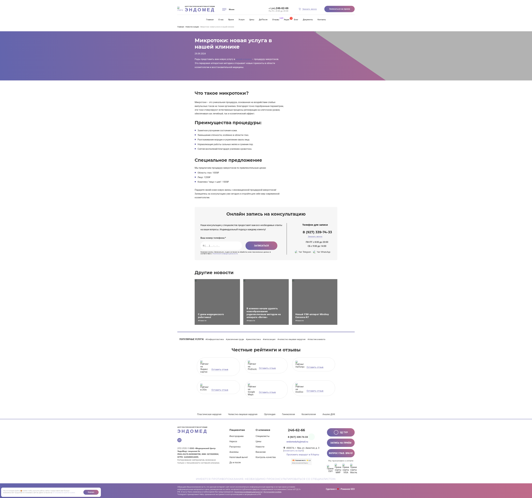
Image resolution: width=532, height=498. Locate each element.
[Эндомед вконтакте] (192, 440)
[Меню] (224, 9)
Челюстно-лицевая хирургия (242, 414)
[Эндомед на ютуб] (186, 440)
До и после (235, 462)
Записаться (261, 245)
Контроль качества (266, 457)
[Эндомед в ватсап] (205, 440)
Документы (308, 19)
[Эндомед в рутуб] (218, 440)
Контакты (322, 19)
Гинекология (288, 414)
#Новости (202, 321)
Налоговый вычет (238, 457)
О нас (221, 19)
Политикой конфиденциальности (225, 254)
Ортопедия (269, 414)
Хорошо (91, 492)
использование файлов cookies (64, 493)
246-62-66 (278, 8)
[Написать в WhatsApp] (311, 437)
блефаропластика (215, 339)
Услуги (242, 19)
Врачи (231, 19)
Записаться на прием (339, 9)
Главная (210, 19)
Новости (260, 446)
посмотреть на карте (293, 451)
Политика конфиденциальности (248, 492)
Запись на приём (340, 443)
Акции (286, 19)
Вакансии (261, 452)
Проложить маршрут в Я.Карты (303, 454)
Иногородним (236, 436)
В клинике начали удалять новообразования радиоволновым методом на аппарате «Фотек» (264, 313)
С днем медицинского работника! (211, 316)
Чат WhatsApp (323, 252)
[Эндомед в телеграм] (211, 440)
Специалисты (262, 436)
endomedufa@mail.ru (297, 441)
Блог (296, 19)
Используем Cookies (272, 492)
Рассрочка (235, 446)
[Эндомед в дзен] (198, 440)
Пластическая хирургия (209, 414)
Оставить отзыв (219, 369)
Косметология (309, 414)
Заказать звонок (315, 236)
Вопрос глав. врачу (341, 453)
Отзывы (275, 19)
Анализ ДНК (329, 414)
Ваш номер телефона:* (213, 238)
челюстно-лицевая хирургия (292, 339)
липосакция (269, 339)
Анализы (234, 452)
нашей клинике (243, 59)
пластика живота (317, 339)
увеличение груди (235, 339)
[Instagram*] (179, 440)
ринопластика (254, 339)
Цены (251, 19)
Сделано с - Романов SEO (340, 489)
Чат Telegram (305, 252)
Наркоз (233, 441)
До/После (263, 19)
